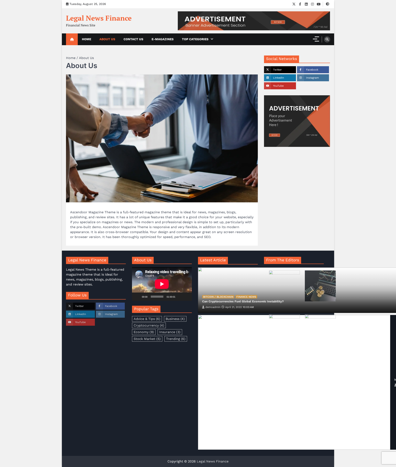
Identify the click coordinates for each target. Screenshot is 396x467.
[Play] (137, 297)
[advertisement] (254, 20)
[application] (162, 284)
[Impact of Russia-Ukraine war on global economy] (294, 382)
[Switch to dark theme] (327, 3)
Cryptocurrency (149, 325)
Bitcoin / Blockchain (218, 296)
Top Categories (195, 39)
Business (175, 319)
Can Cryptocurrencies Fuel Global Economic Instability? (243, 301)
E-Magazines (163, 39)
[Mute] (180, 297)
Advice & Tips (147, 319)
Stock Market (147, 339)
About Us (107, 39)
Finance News (246, 296)
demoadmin (212, 307)
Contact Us (133, 39)
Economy (144, 332)
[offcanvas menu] (316, 39)
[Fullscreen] (186, 297)
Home (86, 39)
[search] (327, 39)
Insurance (169, 332)
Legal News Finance (99, 18)
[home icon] (72, 39)
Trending (175, 339)
